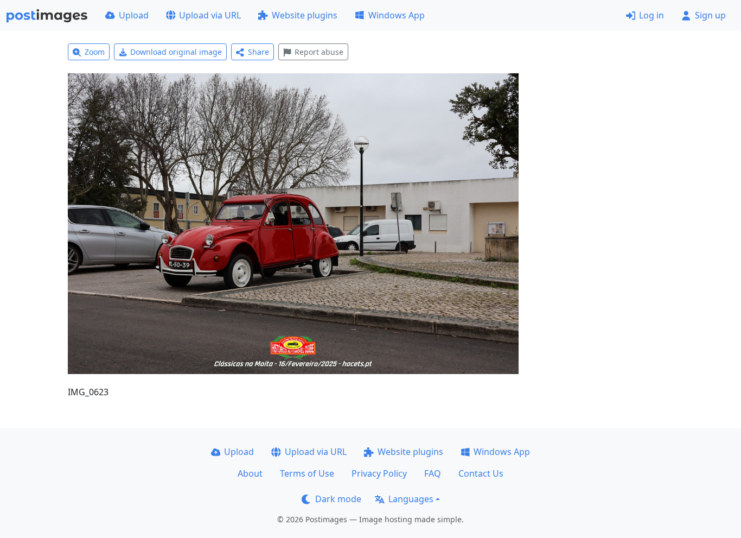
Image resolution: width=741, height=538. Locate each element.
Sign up (710, 15)
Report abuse (319, 52)
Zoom (95, 52)
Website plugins (304, 15)
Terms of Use (307, 473)
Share (258, 52)
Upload (134, 15)
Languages (410, 499)
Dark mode (338, 499)
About (250, 473)
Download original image (176, 52)
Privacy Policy (379, 473)
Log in (651, 15)
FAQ (432, 473)
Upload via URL (210, 15)
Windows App (396, 15)
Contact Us (480, 473)
